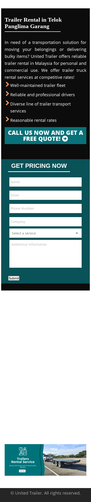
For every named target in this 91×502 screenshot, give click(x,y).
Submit (14, 278)
